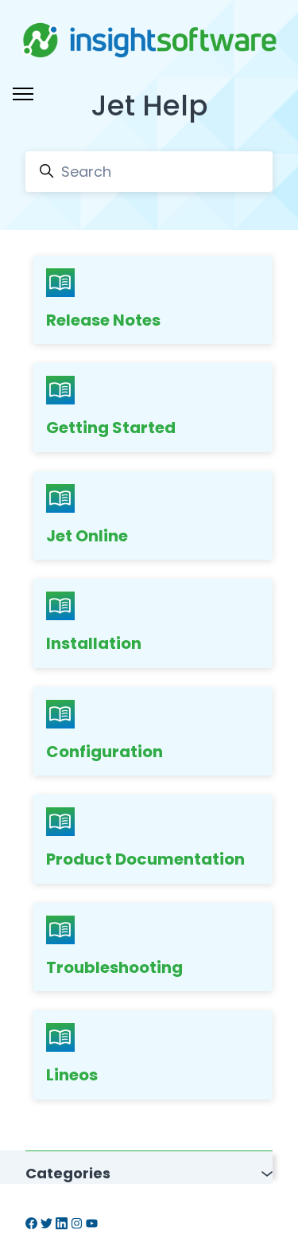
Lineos (72, 1075)
